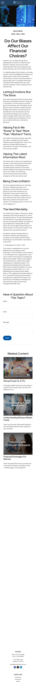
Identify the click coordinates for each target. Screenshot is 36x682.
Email (5, 312)
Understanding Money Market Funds (17, 418)
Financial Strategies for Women (14, 458)
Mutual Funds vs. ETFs (14, 381)
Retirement (18, 677)
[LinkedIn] (21, 667)
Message (6, 322)
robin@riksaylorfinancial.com (18, 664)
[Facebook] (15, 667)
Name (5, 301)
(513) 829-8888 (20, 654)
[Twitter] (18, 667)
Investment (18, 679)
